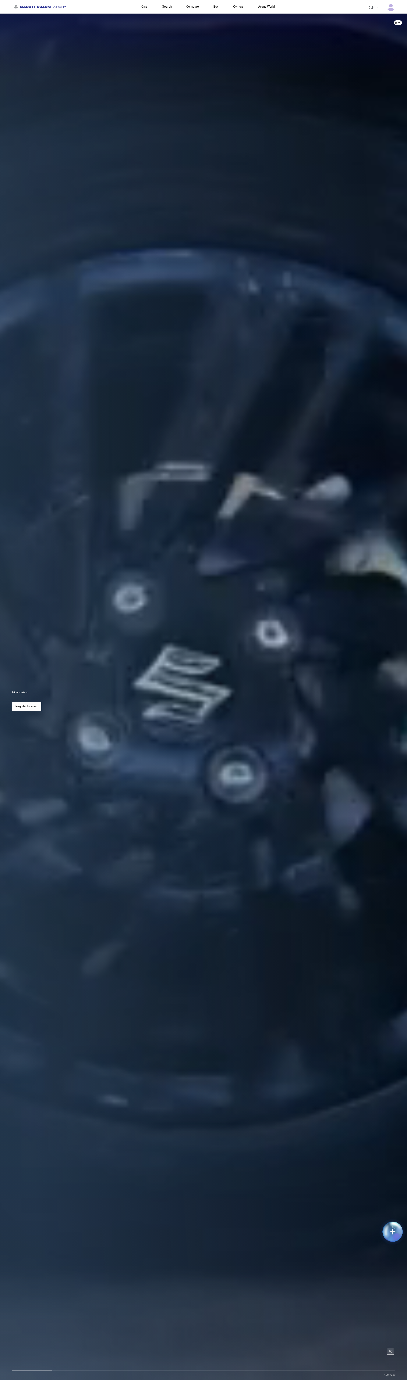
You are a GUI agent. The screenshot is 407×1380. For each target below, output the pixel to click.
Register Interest (26, 706)
